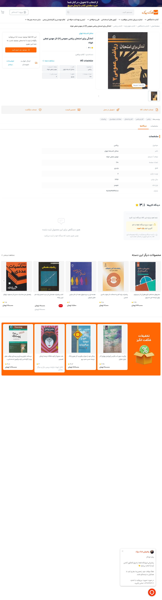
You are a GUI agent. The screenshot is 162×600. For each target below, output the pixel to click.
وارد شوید (140, 228)
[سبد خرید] (2, 12)
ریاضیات (103, 119)
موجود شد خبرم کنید (19, 50)
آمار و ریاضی (139, 119)
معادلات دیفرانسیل (115, 119)
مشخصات (154, 126)
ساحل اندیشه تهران (86, 33)
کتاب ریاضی (80, 54)
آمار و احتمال (129, 119)
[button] (4, 280)
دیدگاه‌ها (143, 126)
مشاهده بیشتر (9, 255)
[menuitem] (151, 20)
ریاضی (148, 119)
